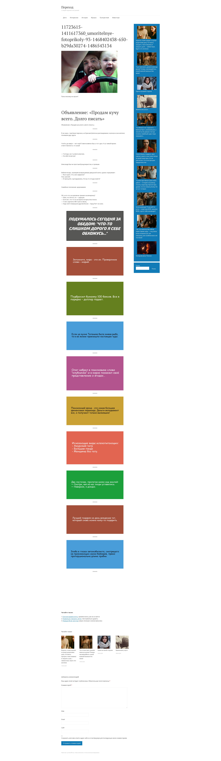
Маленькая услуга (122, 648)
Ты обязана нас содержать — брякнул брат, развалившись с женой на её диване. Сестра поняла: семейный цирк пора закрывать (146, 132)
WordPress (71, 750)
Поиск (138, 266)
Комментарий (66, 683)
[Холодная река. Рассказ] (147, 248)
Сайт (63, 725)
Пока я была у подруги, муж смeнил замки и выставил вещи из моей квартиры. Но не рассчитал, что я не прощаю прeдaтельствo (147, 158)
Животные (115, 18)
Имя (62, 709)
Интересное (74, 18)
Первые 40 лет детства (70, 618)
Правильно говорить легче (72, 616)
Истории (85, 18)
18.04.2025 (64, 663)
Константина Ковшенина (92, 750)
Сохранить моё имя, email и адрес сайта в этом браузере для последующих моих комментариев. (94, 736)
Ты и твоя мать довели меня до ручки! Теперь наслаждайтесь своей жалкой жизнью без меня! (87, 652)
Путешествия (104, 18)
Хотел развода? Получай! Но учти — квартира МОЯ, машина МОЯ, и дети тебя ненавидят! (146, 209)
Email (63, 717)
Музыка (93, 18)
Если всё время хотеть (70, 614)
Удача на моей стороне (105, 648)
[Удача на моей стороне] (147, 83)
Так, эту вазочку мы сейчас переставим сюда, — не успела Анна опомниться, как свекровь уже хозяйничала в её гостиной (146, 233)
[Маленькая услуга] (147, 101)
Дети (64, 18)
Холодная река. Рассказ (144, 256)
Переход (67, 7)
